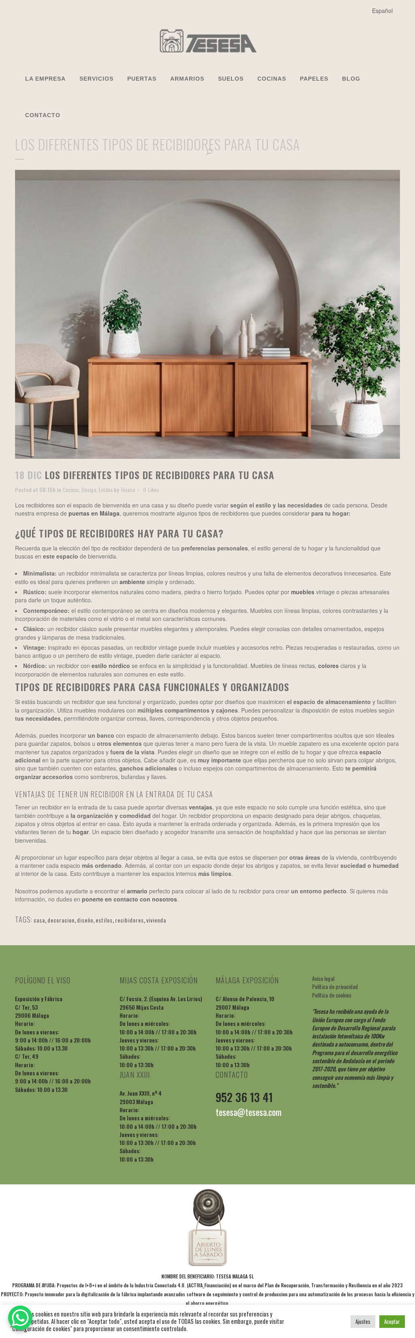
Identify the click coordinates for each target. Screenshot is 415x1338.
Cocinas (70, 489)
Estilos (105, 489)
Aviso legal (323, 978)
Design (88, 489)
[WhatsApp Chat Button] (20, 1318)
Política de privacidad (335, 986)
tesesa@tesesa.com (248, 1111)
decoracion (61, 920)
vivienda (156, 920)
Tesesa (127, 489)
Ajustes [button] (362, 1321)
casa (39, 920)
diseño (85, 920)
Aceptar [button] (392, 1321)
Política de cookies (331, 995)
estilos (104, 920)
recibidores (129, 920)
